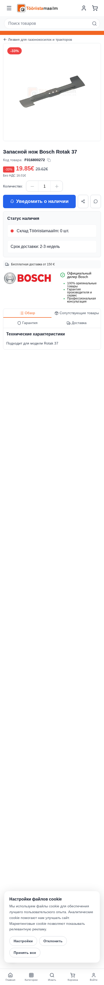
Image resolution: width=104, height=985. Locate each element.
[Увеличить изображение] (92, 51)
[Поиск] (94, 23)
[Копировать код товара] (49, 160)
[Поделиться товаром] (83, 201)
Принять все (25, 953)
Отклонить (53, 941)
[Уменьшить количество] (32, 186)
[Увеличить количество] (56, 186)
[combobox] (52, 23)
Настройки (23, 941)
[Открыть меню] (9, 8)
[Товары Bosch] (27, 278)
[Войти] (84, 8)
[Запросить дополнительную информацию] (95, 201)
